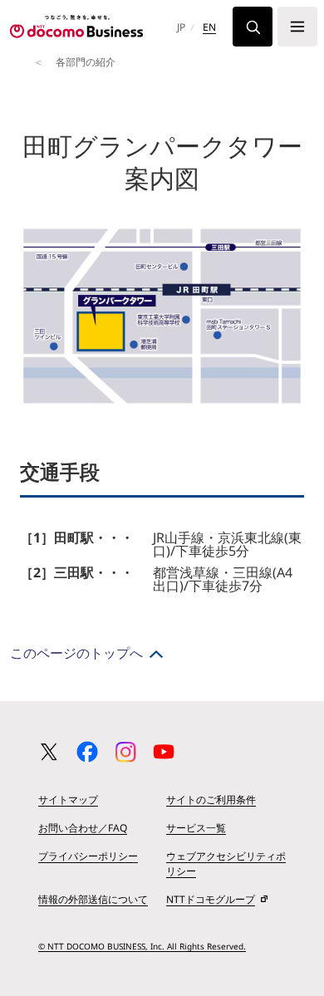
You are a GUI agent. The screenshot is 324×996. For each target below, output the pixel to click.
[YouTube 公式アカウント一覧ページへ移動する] (163, 752)
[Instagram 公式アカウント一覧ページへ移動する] (125, 752)
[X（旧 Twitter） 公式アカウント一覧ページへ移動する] (49, 752)
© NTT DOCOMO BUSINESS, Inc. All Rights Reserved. (142, 946)
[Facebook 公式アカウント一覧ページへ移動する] (87, 752)
